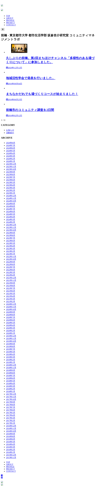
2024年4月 (10, 217)
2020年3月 (10, 328)
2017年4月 (10, 415)
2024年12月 (11, 196)
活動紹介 (10, 133)
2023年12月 (11, 225)
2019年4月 (10, 354)
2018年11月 (11, 368)
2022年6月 (10, 270)
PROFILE (10, 20)
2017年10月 (11, 399)
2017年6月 (10, 410)
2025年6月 (10, 180)
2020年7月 (10, 317)
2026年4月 (10, 153)
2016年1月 (10, 452)
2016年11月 (11, 428)
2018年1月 (10, 391)
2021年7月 (10, 288)
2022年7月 (10, 267)
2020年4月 (10, 325)
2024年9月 (10, 204)
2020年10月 (11, 309)
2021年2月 (10, 301)
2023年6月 (10, 241)
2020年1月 (10, 333)
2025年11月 (11, 167)
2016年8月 (10, 436)
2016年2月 (10, 450)
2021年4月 (10, 296)
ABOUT (9, 18)
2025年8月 (10, 174)
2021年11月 (11, 280)
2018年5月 (10, 381)
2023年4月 (10, 246)
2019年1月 (10, 362)
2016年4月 (10, 444)
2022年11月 (11, 256)
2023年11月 (11, 227)
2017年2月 (10, 420)
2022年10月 (11, 259)
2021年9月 (10, 283)
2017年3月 (10, 418)
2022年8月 (10, 264)
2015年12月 (11, 455)
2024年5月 (10, 214)
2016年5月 (10, 442)
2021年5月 (10, 293)
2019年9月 (10, 344)
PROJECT (10, 23)
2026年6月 (10, 148)
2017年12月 (11, 394)
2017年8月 (10, 405)
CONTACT (11, 25)
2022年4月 (10, 275)
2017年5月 (10, 413)
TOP (8, 16)
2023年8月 (10, 235)
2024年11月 (11, 198)
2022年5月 (10, 272)
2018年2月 (10, 389)
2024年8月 (10, 206)
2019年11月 (11, 338)
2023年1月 (10, 254)
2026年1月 (10, 161)
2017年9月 (10, 402)
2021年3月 (10, 299)
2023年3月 (10, 249)
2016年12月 (11, 426)
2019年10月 (11, 341)
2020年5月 (10, 323)
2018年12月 (11, 365)
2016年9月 (10, 434)
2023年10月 (11, 230)
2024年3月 (10, 219)
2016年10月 (11, 431)
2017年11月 (11, 397)
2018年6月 (10, 378)
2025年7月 (10, 177)
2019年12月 (11, 336)
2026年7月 (10, 145)
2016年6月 (10, 439)
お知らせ (10, 130)
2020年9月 (10, 312)
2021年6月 (10, 291)
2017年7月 (10, 407)
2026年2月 (10, 159)
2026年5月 (10, 151)
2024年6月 (10, 211)
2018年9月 (10, 370)
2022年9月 (10, 262)
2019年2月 (10, 360)
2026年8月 (10, 143)
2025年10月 (11, 169)
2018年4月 (10, 383)
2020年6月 (10, 320)
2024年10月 (11, 201)
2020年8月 (10, 315)
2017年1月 (10, 423)
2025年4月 (10, 185)
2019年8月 (10, 346)
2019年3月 (10, 357)
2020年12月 (11, 304)
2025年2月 (10, 190)
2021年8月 (10, 286)
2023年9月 (10, 233)
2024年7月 (10, 209)
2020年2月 (10, 331)
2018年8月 (10, 373)
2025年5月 (10, 182)
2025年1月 (10, 193)
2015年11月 (11, 458)
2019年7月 (10, 349)
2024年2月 (10, 222)
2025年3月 (10, 188)
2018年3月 (10, 386)
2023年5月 (10, 243)
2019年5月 (10, 352)
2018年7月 (10, 376)
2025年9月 (10, 172)
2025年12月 (11, 164)
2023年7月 (10, 238)
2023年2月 (10, 251)
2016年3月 (10, 447)
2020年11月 (11, 307)
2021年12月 (11, 278)
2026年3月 (10, 156)
